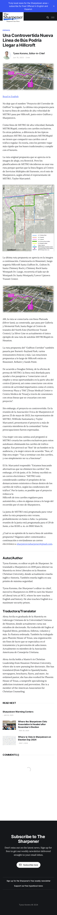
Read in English (11, 96)
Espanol (6, 30)
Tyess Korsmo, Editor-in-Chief (29, 53)
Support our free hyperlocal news (28, 886)
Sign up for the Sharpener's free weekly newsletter (29, 881)
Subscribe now (30, 865)
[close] (54, 6)
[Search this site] (48, 17)
